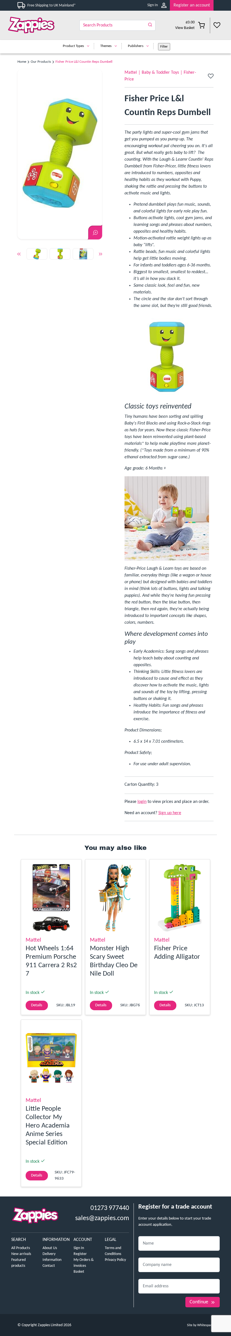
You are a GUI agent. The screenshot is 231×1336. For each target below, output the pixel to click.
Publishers (135, 46)
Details (36, 1005)
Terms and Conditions (113, 1251)
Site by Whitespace (200, 1325)
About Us (50, 1248)
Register (80, 1254)
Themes (106, 46)
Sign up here (169, 813)
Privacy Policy (115, 1260)
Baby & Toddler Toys (160, 72)
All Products (20, 1248)
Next (100, 255)
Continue (199, 1302)
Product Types (73, 46)
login (141, 802)
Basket (79, 1272)
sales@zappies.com (102, 1218)
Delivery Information (52, 1257)
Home (21, 62)
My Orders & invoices (84, 1263)
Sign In (152, 5)
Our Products (41, 62)
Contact (49, 1266)
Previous (19, 255)
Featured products (18, 1263)
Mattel (131, 72)
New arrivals (21, 1254)
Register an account (192, 5)
